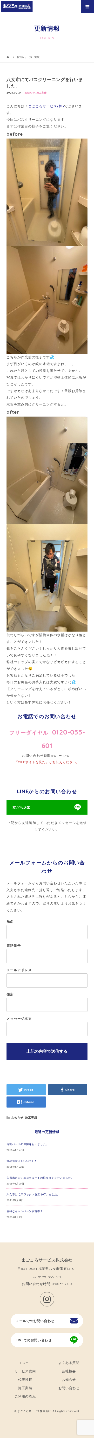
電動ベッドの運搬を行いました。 (28, 1144)
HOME (25, 1363)
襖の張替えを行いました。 (23, 1161)
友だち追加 (22, 807)
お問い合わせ (69, 1388)
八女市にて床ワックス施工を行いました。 (33, 1194)
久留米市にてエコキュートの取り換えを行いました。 (40, 1177)
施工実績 (41, 92)
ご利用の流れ (25, 1396)
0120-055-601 (49, 1277)
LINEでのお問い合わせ (34, 1340)
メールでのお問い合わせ (35, 1321)
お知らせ (30, 92)
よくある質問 (69, 1363)
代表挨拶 (25, 1379)
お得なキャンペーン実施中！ (25, 1211)
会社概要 (69, 1371)
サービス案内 (25, 1371)
